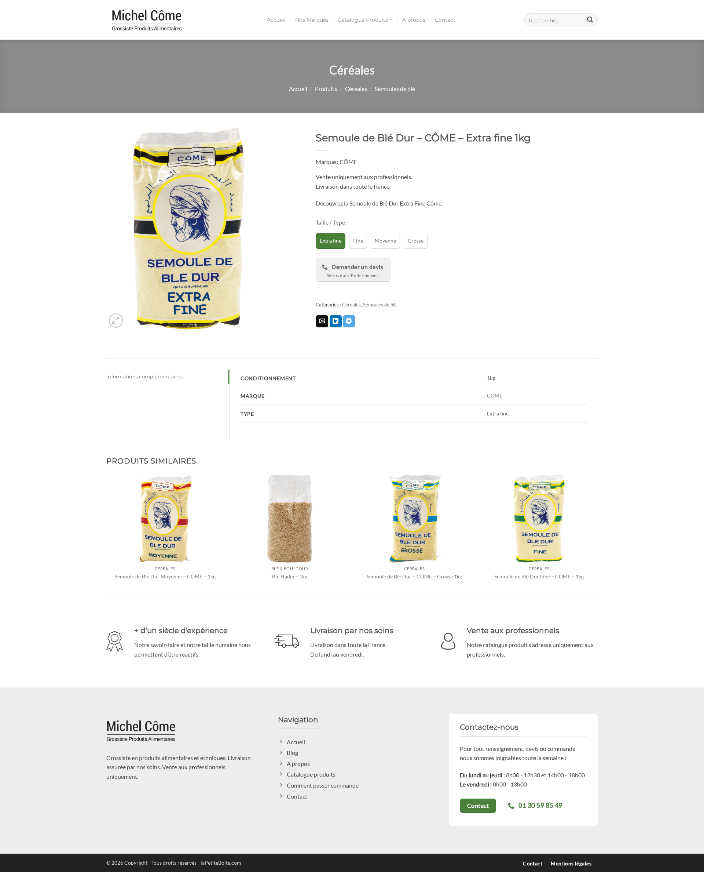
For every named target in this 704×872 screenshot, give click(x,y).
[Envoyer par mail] (322, 321)
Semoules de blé (395, 88)
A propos (413, 20)
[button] (561, 19)
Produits (326, 88)
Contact (445, 20)
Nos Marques (312, 20)
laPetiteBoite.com (221, 863)
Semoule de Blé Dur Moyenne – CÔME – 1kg (165, 576)
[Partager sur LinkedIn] (336, 321)
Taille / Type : (332, 222)
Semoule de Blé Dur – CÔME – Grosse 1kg (414, 576)
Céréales (356, 88)
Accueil (276, 20)
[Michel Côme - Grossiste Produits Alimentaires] (146, 19)
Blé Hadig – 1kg (289, 576)
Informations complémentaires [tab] (144, 376)
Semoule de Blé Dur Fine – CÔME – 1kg (539, 576)
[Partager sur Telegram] (349, 321)
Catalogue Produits (363, 20)
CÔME (494, 395)
